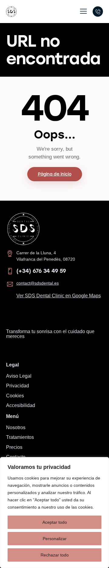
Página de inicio (54, 174)
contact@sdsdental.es (37, 283)
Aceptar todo (54, 522)
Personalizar (55, 538)
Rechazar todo (55, 555)
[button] (83, 11)
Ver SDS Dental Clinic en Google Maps (58, 295)
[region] (54, 512)
